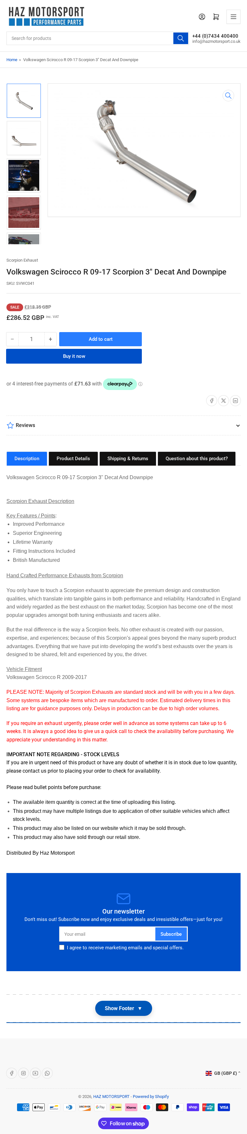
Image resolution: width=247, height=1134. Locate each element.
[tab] (26, 458)
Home (11, 59)
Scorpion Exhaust (22, 260)
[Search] (181, 38)
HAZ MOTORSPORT (111, 1096)
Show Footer (123, 1008)
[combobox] (97, 38)
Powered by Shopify (151, 1096)
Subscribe (171, 934)
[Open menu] (233, 17)
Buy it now (74, 356)
